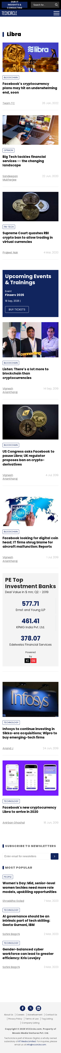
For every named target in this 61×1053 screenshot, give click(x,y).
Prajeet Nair (10, 252)
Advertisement (34, 1014)
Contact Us (51, 1014)
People (8, 876)
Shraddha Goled (13, 901)
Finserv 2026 (14, 295)
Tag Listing (47, 1018)
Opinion (8, 150)
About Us (8, 1014)
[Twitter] (30, 1008)
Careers (20, 1014)
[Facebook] (22, 1008)
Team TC (9, 103)
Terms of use (31, 1018)
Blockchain (11, 77)
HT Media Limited (27, 1041)
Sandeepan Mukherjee (10, 178)
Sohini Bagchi (11, 934)
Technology (11, 722)
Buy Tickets (17, 309)
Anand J (8, 748)
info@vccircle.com (36, 1044)
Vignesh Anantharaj (10, 390)
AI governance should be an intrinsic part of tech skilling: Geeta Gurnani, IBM (26, 920)
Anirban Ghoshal (14, 823)
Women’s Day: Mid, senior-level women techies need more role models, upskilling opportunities (30, 887)
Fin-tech (9, 226)
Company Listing (30, 1023)
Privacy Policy (15, 1018)
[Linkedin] (38, 1008)
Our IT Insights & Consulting (14, 5)
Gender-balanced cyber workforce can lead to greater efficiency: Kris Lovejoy (28, 953)
